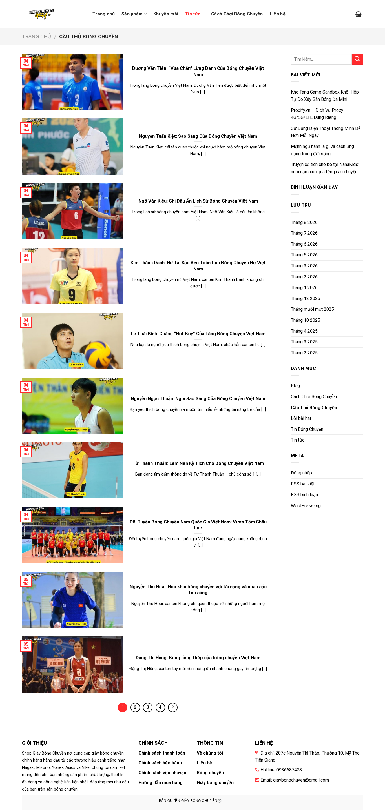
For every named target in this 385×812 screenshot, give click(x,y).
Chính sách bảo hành (160, 763)
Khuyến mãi (165, 14)
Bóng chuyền (210, 772)
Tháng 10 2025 (305, 320)
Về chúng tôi (210, 753)
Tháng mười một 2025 (312, 309)
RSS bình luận (304, 494)
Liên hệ (278, 14)
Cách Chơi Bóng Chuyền (237, 14)
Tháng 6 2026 (304, 244)
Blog (295, 385)
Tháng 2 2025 (304, 353)
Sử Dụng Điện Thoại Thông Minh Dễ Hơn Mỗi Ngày (325, 132)
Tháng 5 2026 (304, 255)
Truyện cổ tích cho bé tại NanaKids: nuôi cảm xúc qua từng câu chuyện (325, 168)
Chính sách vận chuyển (162, 772)
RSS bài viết (303, 484)
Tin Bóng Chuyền (307, 429)
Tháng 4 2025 (304, 331)
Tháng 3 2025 (304, 342)
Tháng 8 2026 (304, 222)
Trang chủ (103, 14)
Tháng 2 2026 (304, 276)
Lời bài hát (301, 418)
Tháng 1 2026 (304, 287)
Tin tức (192, 14)
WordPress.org (306, 505)
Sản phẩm (132, 14)
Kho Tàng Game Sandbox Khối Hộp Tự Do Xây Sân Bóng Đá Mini (325, 95)
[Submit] (357, 59)
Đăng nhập (301, 473)
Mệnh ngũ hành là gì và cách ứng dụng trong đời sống (322, 150)
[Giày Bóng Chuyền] (42, 14)
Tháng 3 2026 (304, 266)
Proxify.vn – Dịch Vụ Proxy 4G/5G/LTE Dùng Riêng (317, 114)
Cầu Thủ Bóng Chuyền (314, 407)
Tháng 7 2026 (304, 233)
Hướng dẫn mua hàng (160, 782)
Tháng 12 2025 (305, 298)
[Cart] (358, 14)
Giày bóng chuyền (215, 782)
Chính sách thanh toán (161, 753)
